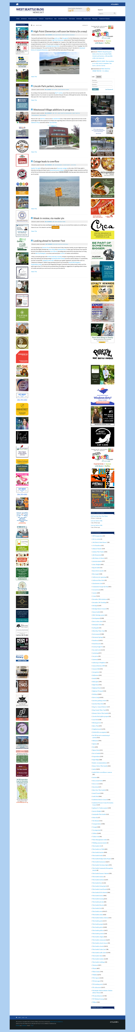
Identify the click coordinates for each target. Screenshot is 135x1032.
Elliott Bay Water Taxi (98, 631)
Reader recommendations (99, 763)
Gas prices (95, 656)
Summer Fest (45, 247)
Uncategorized (96, 830)
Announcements (97, 561)
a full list (62, 253)
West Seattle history (97, 895)
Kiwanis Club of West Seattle (100, 713)
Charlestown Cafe (97, 583)
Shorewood (95, 787)
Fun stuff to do (96, 650)
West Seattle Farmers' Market (100, 873)
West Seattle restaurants (99, 940)
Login (93, 76)
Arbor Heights (96, 564)
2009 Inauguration (97, 536)
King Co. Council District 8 (99, 707)
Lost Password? (109, 89)
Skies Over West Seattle (98, 790)
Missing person (96, 723)
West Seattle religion (98, 937)
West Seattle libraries (98, 905)
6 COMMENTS (49, 34)
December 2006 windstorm (99, 599)
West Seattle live (96, 908)
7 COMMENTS (50, 244)
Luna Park (95, 719)
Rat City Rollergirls (41, 253)
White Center (96, 972)
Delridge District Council (99, 609)
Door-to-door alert (97, 621)
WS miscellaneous (97, 996)
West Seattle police (97, 927)
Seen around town (60, 221)
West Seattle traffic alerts (99, 952)
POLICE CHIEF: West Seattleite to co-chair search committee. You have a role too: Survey (103, 63)
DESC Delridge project (98, 615)
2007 (19, 1017)
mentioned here (62, 249)
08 (26, 1017)
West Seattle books (97, 855)
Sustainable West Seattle (58, 258)
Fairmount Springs (97, 637)
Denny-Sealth (96, 612)
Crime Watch (49, 18)
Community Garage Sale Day (100, 587)
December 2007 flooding (99, 602)
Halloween (95, 675)
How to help (95, 697)
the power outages (62, 168)
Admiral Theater (97, 549)
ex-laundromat (56, 118)
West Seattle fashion (98, 877)
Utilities (94, 833)
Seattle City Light (35, 168)
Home (18, 18)
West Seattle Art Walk (98, 849)
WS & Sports (95, 978)
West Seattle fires (97, 883)
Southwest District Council (99, 799)
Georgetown (95, 672)
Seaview (94, 777)
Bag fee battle (96, 568)
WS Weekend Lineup (98, 999)
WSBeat (94, 1002)
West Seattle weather (98, 959)
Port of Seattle (96, 753)
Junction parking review (99, 700)
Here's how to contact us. (56, 1021)
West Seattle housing (98, 899)
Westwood (43, 115)
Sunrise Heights (96, 811)
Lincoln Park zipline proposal (100, 716)
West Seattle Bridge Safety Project (101, 859)
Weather (94, 18)
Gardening (95, 653)
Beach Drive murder (98, 571)
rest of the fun (54, 251)
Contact (41, 18)
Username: (94, 80)
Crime (55, 89)
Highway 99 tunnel (97, 691)
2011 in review (96, 539)
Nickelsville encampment (99, 732)
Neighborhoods (96, 729)
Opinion (94, 744)
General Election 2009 (98, 666)
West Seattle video (97, 956)
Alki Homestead (96, 555)
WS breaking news (97, 984)
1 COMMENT (48, 89)
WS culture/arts (96, 987)
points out (57, 38)
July (23, 1017)
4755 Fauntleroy (96, 545)
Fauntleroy (95, 640)
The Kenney (95, 821)
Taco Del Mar (53, 122)
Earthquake (95, 628)
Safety (94, 769)
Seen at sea (95, 784)
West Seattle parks (97, 921)
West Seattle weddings (98, 962)
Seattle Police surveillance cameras (102, 772)
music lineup (52, 249)
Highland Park (96, 688)
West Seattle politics (97, 930)
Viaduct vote (95, 836)
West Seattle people (97, 924)
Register (99, 76)
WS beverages (96, 981)
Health (94, 678)
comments (24, 1025)
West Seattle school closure (100, 943)
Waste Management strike (99, 840)
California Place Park (98, 580)
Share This (34, 76)
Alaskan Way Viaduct (98, 552)
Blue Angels (95, 574)
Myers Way (95, 726)
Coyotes (94, 593)
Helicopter (95, 682)
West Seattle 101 (96, 846)
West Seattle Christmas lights (100, 865)
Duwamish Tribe (97, 625)
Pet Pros (42, 118)
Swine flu (95, 817)
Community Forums (104, 18)
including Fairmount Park (52, 46)
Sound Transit (96, 793)
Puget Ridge (95, 760)
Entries (17, 1025)
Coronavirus (95, 590)
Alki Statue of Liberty (98, 558)
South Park (95, 796)
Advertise (24, 18)
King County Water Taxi (99, 710)
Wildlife (94, 975)
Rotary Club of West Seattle (99, 766)
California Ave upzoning (99, 577)
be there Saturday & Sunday (54, 256)
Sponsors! (79, 18)
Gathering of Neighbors (99, 662)
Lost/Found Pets (62, 18)
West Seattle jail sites (98, 902)
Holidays (94, 694)
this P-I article (58, 93)
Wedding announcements (99, 843)
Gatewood (95, 659)
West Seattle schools (68, 34)
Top (32, 1025)
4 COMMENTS (49, 164)
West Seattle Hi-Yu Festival (99, 892)
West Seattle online (97, 915)
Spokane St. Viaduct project (100, 808)
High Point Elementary (58, 40)
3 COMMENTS (49, 221)
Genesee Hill (96, 669)
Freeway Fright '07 (97, 647)
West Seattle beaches (98, 852)
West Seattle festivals (61, 244)
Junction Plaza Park (97, 704)
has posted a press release (57, 170)
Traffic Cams (87, 18)
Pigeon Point (95, 750)
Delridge (94, 605)
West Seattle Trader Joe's (99, 949)
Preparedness (96, 756)
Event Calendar (32, 18)
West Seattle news (63, 89)
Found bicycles (96, 644)
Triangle (94, 827)
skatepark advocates (48, 260)
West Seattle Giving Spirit (99, 886)
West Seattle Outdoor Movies (100, 918)
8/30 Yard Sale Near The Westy (99, 516)
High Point (58, 34)
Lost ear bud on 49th (96, 521)
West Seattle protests (98, 933)
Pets (56, 113)
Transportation (96, 824)
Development (96, 618)
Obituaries (72, 18)
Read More (55, 227)
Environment (96, 634)
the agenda (65, 38)
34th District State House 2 (99, 542)
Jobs (55, 18)
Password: (94, 84)
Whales (94, 968)
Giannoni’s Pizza (35, 122)
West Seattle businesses (65, 113)
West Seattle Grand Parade (99, 889)
